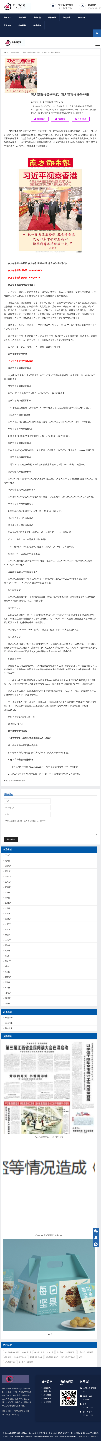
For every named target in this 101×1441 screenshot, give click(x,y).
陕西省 (8, 1003)
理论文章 (7, 25)
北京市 (8, 924)
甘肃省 (8, 982)
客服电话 (40, 119)
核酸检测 (7, 1357)
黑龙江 (8, 961)
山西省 (8, 892)
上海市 (8, 940)
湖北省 (8, 871)
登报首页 (7, 17)
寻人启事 (60, 1352)
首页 (8, 52)
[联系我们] (96, 1237)
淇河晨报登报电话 (36, 1357)
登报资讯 (22, 17)
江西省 (8, 972)
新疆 (7, 956)
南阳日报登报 (70, 1352)
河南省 (8, 861)
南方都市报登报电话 (17, 780)
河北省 (8, 866)
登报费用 (52, 17)
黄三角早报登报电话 (68, 1357)
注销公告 (50, 1352)
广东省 (23, 52)
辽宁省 (8, 950)
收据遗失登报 (39, 1352)
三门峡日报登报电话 (86, 1352)
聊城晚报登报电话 (20, 1357)
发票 (80, 1357)
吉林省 (8, 977)
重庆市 (8, 935)
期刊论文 (67, 17)
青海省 (8, 998)
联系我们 (37, 25)
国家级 (8, 876)
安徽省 (8, 908)
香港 (7, 966)
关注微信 (81, 119)
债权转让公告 (26, 1352)
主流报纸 (81, 17)
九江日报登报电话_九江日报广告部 (49, 1137)
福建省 (8, 919)
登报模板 (22, 25)
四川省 (8, 903)
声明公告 (37, 17)
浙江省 (8, 929)
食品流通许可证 (10, 1362)
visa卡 (49, 1334)
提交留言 (11, 839)
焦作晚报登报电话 (52, 1357)
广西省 (8, 987)
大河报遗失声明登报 (11, 1352)
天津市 (8, 855)
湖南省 (8, 945)
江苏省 (8, 913)
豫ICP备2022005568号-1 (88, 1437)
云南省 (8, 898)
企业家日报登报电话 (26, 1362)
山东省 (8, 882)
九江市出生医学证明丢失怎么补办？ (49, 1235)
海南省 (8, 993)
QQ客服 (61, 119)
